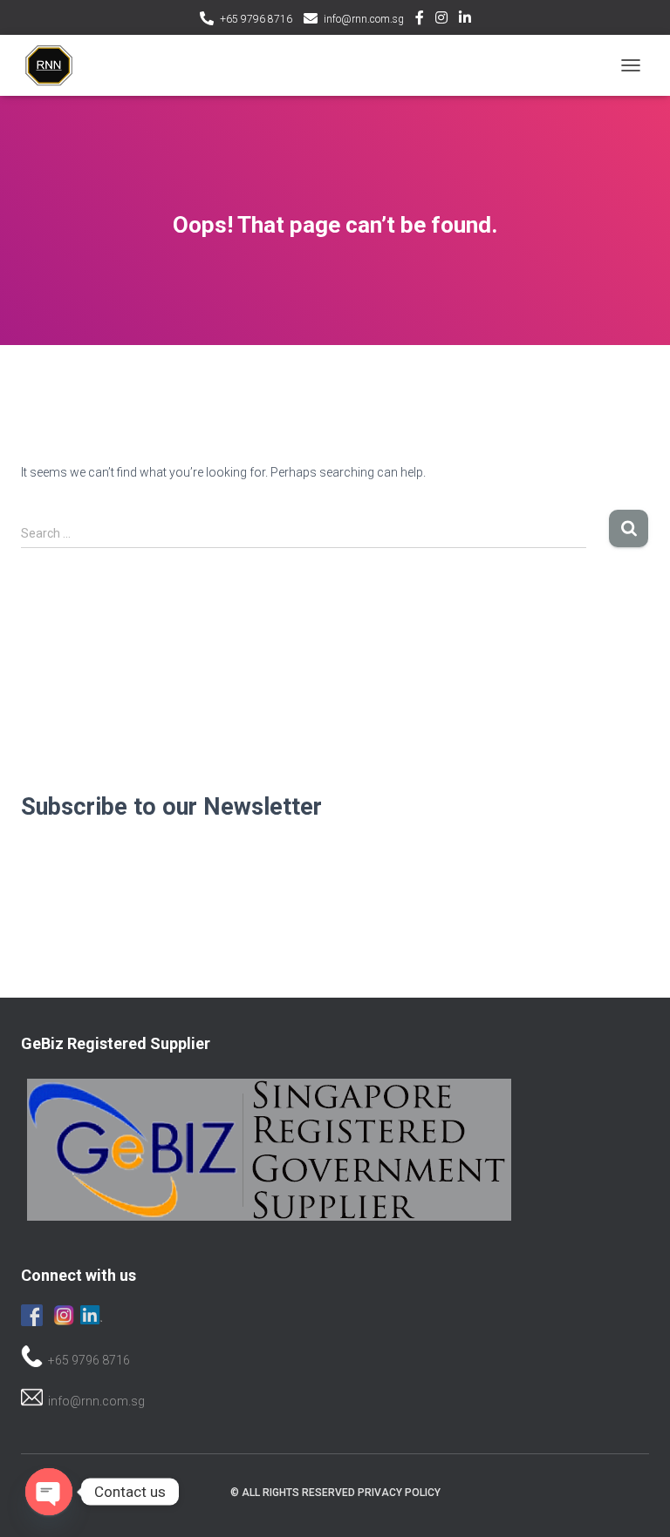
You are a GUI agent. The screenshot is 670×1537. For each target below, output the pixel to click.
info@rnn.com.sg (364, 19)
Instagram (441, 20)
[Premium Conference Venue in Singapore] (56, 65)
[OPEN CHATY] (48, 1491)
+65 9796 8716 (256, 19)
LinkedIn (465, 20)
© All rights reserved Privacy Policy (335, 1492)
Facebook (419, 20)
